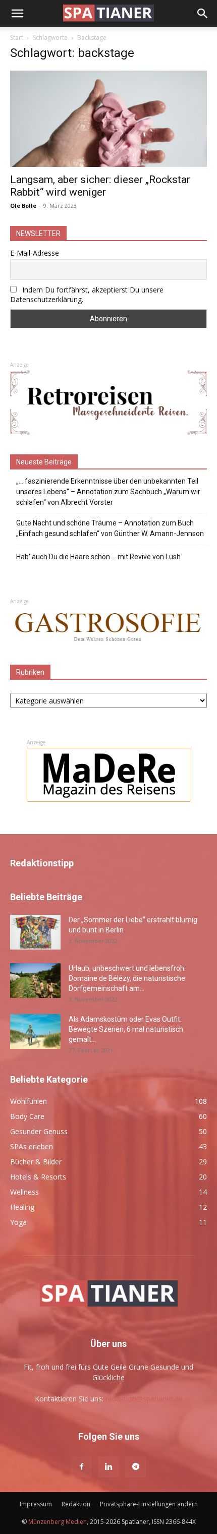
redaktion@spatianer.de (144, 1398)
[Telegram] (136, 1467)
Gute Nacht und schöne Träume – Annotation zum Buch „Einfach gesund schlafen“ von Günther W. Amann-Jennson (110, 528)
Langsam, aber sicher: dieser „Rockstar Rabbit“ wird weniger (100, 185)
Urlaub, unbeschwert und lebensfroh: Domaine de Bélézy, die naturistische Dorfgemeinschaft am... (127, 978)
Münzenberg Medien (57, 1521)
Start (16, 37)
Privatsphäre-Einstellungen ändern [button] (149, 1504)
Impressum (36, 1504)
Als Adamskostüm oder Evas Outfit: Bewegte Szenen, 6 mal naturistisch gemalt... (126, 1029)
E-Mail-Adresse (34, 253)
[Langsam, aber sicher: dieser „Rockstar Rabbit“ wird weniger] (108, 119)
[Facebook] (81, 1467)
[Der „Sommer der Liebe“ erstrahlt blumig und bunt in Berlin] (35, 932)
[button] (17, 13)
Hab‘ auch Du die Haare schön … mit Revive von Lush (98, 557)
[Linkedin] (108, 1467)
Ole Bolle (23, 205)
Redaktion (76, 1504)
